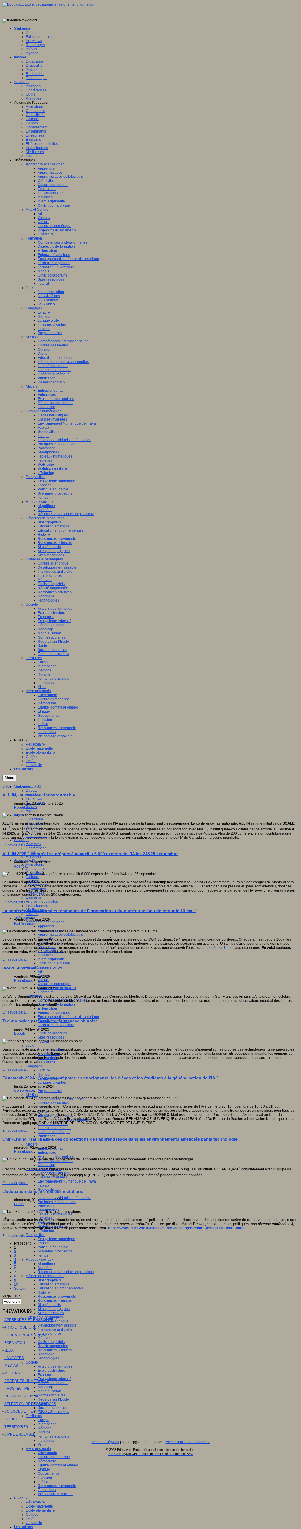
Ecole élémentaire (40, 1510)
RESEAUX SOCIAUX (21, 1396)
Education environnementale (61, 1288)
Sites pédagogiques (54, 1309)
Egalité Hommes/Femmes (58, 1465)
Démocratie (47, 1461)
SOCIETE (12, 1419)
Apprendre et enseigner (45, 922)
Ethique (44, 1469)
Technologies (48, 1358)
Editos (19, 1204)
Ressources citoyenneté (57, 1296)
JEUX (9, 1350)
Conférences (36, 848)
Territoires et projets (53, 1412)
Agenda (32, 811)
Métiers (32, 1144)
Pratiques (33, 856)
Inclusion (45, 1478)
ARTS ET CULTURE (20, 1327)
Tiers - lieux (47, 1490)
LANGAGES (14, 1358)
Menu (9, 778)
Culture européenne (54, 1457)
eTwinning (46, 1231)
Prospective (35, 1235)
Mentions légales (105, 1442)
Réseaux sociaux (39, 1259)
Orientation (46, 1165)
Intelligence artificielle (55, 1329)
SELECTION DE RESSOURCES (30, 1404)
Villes (42, 1445)
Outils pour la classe (54, 963)
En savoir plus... (15, 845)
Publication (47, 1136)
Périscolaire (35, 1502)
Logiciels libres (50, 1334)
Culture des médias (53, 1103)
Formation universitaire (56, 1025)
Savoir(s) (21, 840)
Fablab (43, 1185)
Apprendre (46, 926)
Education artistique (53, 1284)
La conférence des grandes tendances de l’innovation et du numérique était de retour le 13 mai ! (99, 910)
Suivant (20, 1289)
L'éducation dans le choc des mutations (42, 1191)
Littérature (46, 992)
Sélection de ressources (45, 1276)
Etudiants (33, 897)
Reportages (23, 807)
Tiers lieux (46, 1440)
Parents (32, 914)
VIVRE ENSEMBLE (19, 1434)
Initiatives (45, 955)
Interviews (34, 799)
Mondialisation (49, 1391)
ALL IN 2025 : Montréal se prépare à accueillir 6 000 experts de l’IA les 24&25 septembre (90, 853)
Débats (31, 790)
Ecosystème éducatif (54, 1379)
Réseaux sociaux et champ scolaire (66, 1272)
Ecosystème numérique (56, 1239)
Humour (44, 1074)
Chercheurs (35, 869)
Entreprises (47, 1152)
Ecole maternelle (39, 1506)
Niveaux (20, 1498)
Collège (32, 1515)
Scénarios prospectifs (55, 1251)
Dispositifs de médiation (57, 988)
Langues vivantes (52, 1083)
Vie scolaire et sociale (55, 1494)
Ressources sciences (55, 1301)
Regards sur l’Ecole (53, 1399)
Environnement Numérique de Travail (68, 1181)
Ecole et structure (51, 1371)
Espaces (44, 1243)
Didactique (34, 819)
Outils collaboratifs (52, 1033)
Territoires (34, 1416)
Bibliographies (49, 1280)
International (48, 1424)
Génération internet (53, 1383)
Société (32, 1362)
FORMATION (14, 1343)
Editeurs (32, 877)
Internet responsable (54, 1128)
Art (40, 971)
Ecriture (44, 1070)
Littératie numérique (54, 1132)
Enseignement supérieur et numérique (68, 1017)
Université (34, 1523)
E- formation (47, 1009)
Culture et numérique (54, 984)
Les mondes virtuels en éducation (64, 1198)
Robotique (46, 1354)
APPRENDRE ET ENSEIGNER (29, 1320)
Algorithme (46, 1264)
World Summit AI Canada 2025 (32, 968)
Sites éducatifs (49, 1305)
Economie (46, 1375)
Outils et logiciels (51, 1342)
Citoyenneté (47, 1453)
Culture (43, 980)
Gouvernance (48, 1473)
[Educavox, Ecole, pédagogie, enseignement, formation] (48, 4)
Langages (34, 1066)
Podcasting (47, 1206)
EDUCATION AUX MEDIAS (25, 1335)
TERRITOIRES (16, 1427)
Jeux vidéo (46, 1062)
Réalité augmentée (53, 1346)
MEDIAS (11, 1366)
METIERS (12, 1373)
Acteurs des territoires (55, 1366)
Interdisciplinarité (51, 959)
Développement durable (57, 1325)
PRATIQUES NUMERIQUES (26, 1381)
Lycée (31, 1519)
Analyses (33, 844)
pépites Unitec (223, 948)
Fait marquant (25, 924)
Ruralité (44, 1432)
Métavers (45, 1338)
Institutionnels (37, 906)
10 (16, 1284)
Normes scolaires (52, 1395)
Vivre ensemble (38, 1449)
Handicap (45, 1387)
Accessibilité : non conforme (188, 1442)
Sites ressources (51, 1037)
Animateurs (35, 865)
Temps (43, 1255)
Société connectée (52, 1408)
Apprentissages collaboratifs (60, 934)
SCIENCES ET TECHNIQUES (28, 1411)
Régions (44, 1428)
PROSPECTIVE (16, 1388)
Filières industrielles (42, 902)
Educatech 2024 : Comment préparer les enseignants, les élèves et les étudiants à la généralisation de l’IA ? (110, 1078)
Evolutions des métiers (56, 1157)
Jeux (30, 1046)
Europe (43, 1420)
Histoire (44, 1292)
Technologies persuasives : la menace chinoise (50, 1021)
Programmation (50, 1091)
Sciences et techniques (44, 1317)
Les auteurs (23, 1527)
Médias (32, 1095)
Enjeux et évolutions (54, 1013)
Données (45, 1268)
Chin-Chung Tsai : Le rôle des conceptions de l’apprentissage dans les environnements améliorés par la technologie (120, 1139)
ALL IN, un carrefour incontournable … (41, 795)
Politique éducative (53, 1247)
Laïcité (43, 1482)
